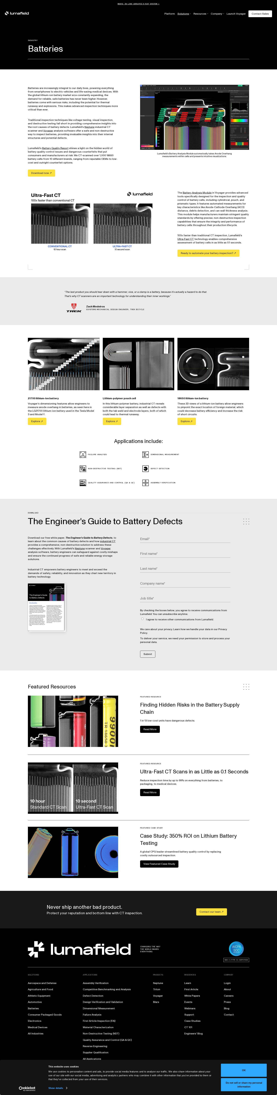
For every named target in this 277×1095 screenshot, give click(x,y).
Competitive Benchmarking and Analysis (107, 989)
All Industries (35, 1033)
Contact (229, 1014)
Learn (187, 983)
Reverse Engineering (95, 1046)
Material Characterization (98, 1027)
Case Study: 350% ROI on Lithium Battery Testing (188, 840)
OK (244, 1070)
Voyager (48, 131)
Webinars (189, 1008)
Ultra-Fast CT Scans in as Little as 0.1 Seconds (194, 771)
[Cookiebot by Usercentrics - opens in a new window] (27, 1088)
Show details (55, 1088)
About (227, 989)
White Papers (192, 996)
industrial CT (108, 541)
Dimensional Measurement (99, 1008)
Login (227, 983)
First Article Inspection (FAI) (99, 1021)
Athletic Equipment (39, 996)
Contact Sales (260, 14)
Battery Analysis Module (197, 193)
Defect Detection (93, 996)
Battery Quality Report (55, 148)
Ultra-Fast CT (185, 239)
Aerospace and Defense (42, 983)
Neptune (89, 127)
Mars (156, 1002)
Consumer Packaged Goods (45, 1014)
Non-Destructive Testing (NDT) (101, 1033)
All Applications (92, 1059)
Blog (226, 1008)
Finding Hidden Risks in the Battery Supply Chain (189, 708)
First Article (191, 989)
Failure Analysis (92, 1014)
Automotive (35, 1002)
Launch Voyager (236, 14)
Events (188, 1002)
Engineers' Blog (193, 1033)
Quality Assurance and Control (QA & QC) (107, 1040)
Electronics (34, 1021)
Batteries (33, 1008)
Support (189, 1014)
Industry (33, 40)
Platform (169, 14)
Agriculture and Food (40, 989)
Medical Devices (37, 1027)
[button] (183, 14)
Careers (229, 996)
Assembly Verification (96, 983)
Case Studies (192, 1021)
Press (227, 1002)
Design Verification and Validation (103, 1002)
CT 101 (188, 1027)
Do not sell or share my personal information (244, 1084)
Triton (156, 989)
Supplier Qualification (95, 1052)
